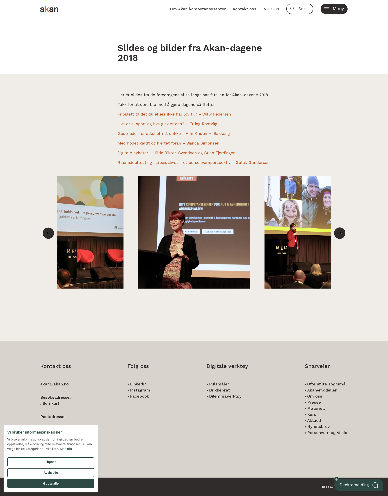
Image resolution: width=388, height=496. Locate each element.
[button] (334, 9)
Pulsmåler (219, 384)
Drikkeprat (219, 390)
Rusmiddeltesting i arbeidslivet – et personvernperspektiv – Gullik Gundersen (194, 162)
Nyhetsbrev (318, 426)
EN (276, 9)
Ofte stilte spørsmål (327, 384)
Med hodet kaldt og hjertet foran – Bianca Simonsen (168, 143)
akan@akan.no (54, 384)
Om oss (314, 396)
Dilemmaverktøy (225, 396)
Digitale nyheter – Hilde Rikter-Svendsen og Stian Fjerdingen (177, 152)
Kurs (311, 414)
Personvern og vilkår (327, 432)
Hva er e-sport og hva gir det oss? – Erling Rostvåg (167, 123)
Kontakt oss (244, 9)
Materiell (316, 408)
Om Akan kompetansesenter (198, 9)
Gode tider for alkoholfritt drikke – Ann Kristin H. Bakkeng (174, 133)
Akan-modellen (322, 390)
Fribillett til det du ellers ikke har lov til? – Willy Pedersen (174, 114)
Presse (314, 402)
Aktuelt (314, 420)
